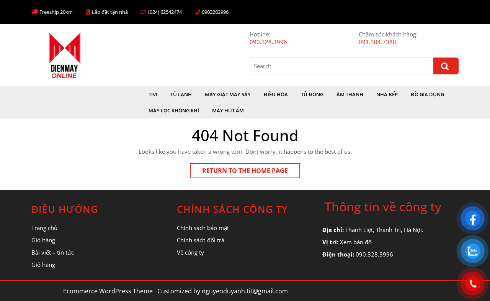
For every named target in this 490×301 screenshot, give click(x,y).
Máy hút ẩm (228, 110)
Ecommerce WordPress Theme (108, 291)
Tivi (153, 94)
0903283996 (215, 11)
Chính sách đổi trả (200, 240)
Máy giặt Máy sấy (228, 94)
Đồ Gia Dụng (427, 94)
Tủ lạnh (181, 94)
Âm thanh (349, 94)
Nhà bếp (387, 94)
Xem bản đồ (356, 242)
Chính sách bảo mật (203, 228)
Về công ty (190, 252)
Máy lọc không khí (174, 110)
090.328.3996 (268, 42)
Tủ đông (312, 94)
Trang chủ (44, 228)
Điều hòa (276, 94)
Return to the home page (251, 172)
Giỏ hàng (43, 240)
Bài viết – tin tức (52, 252)
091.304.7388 (377, 42)
